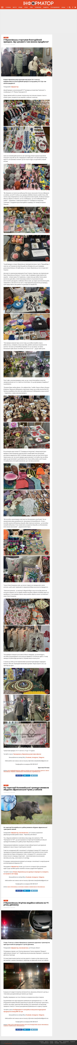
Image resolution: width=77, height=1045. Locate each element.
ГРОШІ (26, 7)
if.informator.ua (8, 1043)
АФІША (63, 7)
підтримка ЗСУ (36, 771)
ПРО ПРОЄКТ (63, 1042)
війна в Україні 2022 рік (27, 770)
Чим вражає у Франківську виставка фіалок (27, 754)
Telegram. (41, 757)
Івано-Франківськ (12, 886)
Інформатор (15, 87)
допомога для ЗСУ (39, 770)
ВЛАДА (20, 7)
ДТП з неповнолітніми (17, 1024)
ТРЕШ (31, 7)
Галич (9, 1024)
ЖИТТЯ (14, 7)
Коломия (21, 886)
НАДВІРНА (46, 7)
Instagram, (35, 757)
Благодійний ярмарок (13, 770)
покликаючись (23, 832)
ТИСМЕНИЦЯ (38, 7)
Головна (8, 7)
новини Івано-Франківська (24, 771)
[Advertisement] (38, 21)
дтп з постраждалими (31, 1024)
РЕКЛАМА (57, 1042)
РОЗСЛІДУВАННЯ (55, 7)
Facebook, (29, 757)
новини (13, 771)
